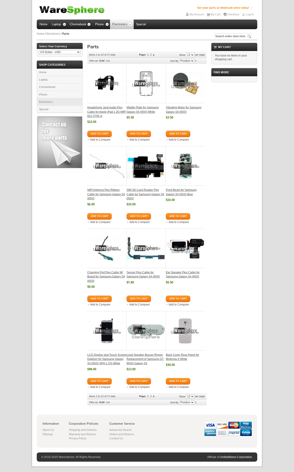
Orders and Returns (121, 434)
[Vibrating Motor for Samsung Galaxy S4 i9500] (185, 83)
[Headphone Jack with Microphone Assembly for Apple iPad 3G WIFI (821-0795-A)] (107, 83)
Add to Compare (100, 139)
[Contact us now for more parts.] (59, 118)
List (108, 60)
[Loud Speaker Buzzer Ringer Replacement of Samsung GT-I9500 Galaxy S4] (146, 330)
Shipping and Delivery (83, 430)
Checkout (233, 14)
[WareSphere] (72, 10)
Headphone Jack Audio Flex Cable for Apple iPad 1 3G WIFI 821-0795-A (106, 112)
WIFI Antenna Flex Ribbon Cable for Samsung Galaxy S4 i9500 (106, 194)
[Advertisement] (234, 155)
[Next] (154, 54)
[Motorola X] (185, 330)
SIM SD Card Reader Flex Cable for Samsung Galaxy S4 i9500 (145, 194)
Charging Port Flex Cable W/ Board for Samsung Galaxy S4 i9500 (106, 277)
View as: (94, 60)
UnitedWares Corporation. (236, 457)
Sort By (174, 60)
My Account (196, 14)
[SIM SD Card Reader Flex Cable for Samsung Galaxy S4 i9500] (146, 166)
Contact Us (116, 438)
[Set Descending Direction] (196, 60)
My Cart (215, 14)
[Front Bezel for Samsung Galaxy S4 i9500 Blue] (185, 166)
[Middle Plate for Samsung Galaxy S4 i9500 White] (146, 83)
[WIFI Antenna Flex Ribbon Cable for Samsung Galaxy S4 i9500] (107, 166)
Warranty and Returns (82, 434)
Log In (250, 14)
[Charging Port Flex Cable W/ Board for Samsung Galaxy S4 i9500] (107, 248)
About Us (48, 430)
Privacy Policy (77, 438)
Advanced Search (120, 430)
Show (182, 55)
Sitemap (47, 434)
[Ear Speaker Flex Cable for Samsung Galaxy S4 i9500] (185, 248)
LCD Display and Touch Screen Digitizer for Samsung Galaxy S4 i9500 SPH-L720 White (107, 359)
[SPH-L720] (107, 330)
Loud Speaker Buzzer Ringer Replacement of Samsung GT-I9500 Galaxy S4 (145, 359)
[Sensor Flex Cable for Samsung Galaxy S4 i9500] (146, 248)
